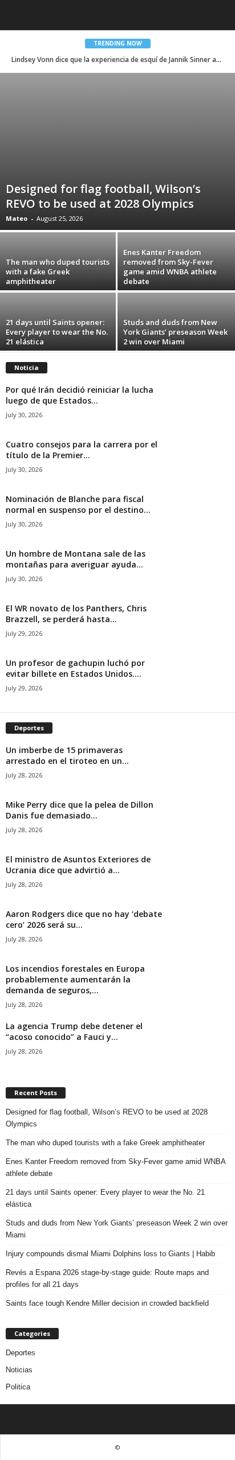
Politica (18, 1387)
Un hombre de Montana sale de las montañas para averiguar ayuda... (75, 559)
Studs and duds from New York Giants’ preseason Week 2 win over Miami (175, 332)
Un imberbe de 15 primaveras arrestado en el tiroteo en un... (67, 755)
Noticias (19, 1370)
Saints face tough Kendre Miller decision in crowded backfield (107, 1303)
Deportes (20, 1352)
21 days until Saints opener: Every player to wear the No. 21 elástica (57, 332)
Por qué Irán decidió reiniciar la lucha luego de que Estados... (79, 395)
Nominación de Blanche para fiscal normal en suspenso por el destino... (78, 504)
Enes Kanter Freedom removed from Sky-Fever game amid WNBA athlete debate (170, 266)
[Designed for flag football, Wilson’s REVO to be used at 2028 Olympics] (117, 151)
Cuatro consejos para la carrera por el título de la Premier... (81, 449)
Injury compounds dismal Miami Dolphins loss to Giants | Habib (110, 1253)
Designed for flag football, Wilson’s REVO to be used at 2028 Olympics (103, 196)
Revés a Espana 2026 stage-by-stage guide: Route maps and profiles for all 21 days (107, 1278)
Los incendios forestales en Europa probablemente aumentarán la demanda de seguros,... (75, 979)
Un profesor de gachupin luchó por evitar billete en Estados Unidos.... (75, 668)
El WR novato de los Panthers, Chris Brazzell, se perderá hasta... (76, 613)
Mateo (16, 218)
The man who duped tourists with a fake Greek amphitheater (58, 271)
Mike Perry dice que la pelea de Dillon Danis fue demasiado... (79, 810)
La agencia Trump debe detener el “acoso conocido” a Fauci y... (74, 1031)
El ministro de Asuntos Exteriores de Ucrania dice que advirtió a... (78, 864)
